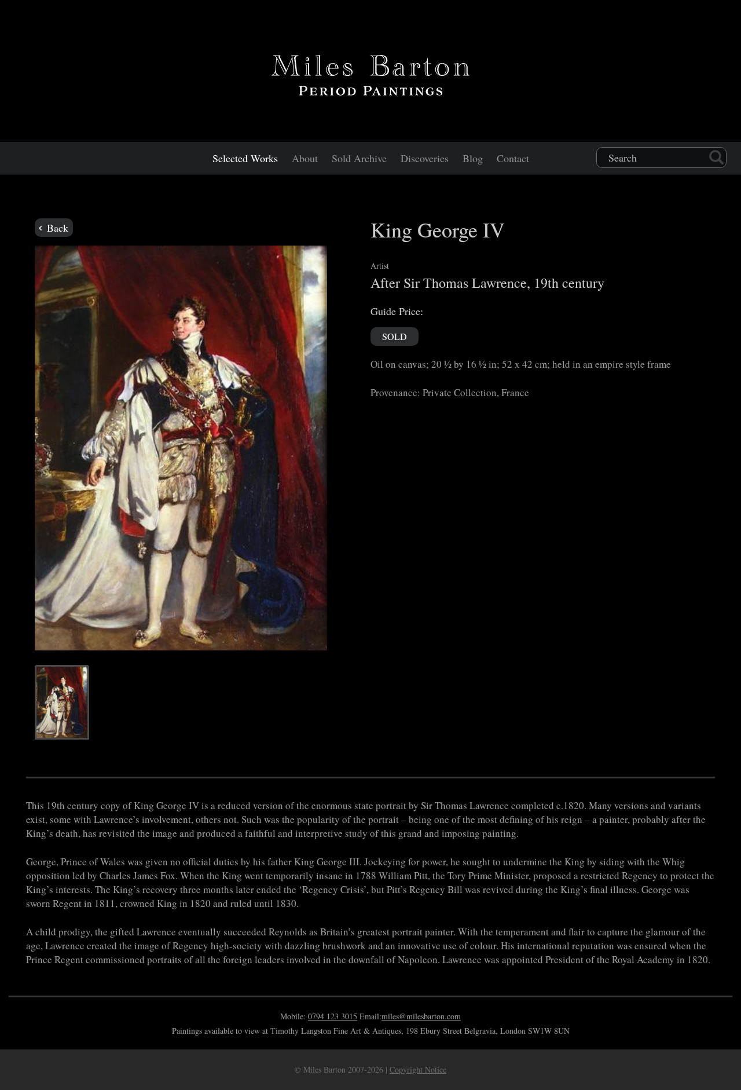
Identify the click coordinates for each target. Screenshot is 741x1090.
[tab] (62, 702)
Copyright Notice (418, 1069)
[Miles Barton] (370, 73)
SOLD (394, 336)
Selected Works (245, 158)
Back (56, 228)
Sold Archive (359, 158)
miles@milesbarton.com (421, 1016)
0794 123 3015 (332, 1016)
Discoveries (425, 158)
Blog (473, 158)
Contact (513, 158)
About (305, 158)
